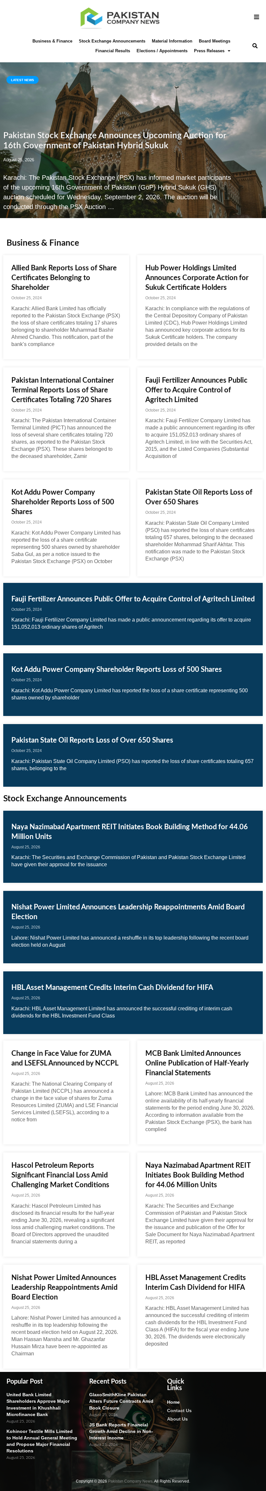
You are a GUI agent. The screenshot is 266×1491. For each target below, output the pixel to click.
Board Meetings (214, 41)
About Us (177, 1419)
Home (173, 1402)
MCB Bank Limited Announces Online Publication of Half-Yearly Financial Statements (196, 1063)
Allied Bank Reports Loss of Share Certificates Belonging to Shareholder (64, 278)
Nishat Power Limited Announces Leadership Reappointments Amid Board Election (64, 1287)
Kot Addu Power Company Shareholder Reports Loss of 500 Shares (62, 502)
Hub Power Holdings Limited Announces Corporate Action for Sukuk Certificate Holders (196, 278)
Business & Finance (52, 41)
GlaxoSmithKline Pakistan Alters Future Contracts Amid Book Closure (121, 1401)
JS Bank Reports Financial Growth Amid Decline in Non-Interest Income (121, 1431)
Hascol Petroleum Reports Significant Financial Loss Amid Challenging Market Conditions (60, 1175)
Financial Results (112, 50)
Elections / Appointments (162, 50)
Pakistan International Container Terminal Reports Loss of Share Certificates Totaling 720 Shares (62, 390)
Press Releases (209, 50)
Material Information (172, 41)
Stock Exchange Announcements (112, 41)
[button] (255, 46)
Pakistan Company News (130, 1481)
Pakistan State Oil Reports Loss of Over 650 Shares (92, 740)
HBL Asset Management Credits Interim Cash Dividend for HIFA (112, 987)
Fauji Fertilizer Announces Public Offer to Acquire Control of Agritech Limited (196, 390)
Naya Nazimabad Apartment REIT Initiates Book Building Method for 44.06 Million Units (197, 1175)
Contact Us (179, 1410)
